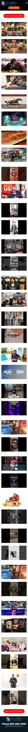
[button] (26, 3)
